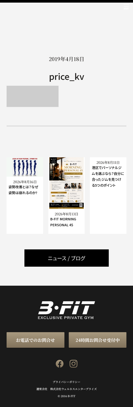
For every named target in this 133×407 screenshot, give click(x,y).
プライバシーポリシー (66, 382)
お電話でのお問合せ (35, 340)
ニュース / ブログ (66, 258)
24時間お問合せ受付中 (98, 340)
